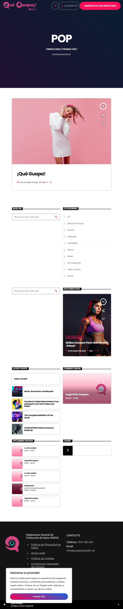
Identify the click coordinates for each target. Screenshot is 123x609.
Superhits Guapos (77, 394)
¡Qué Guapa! (31, 173)
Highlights (73, 243)
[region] (39, 585)
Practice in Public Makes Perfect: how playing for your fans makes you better (41, 404)
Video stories (74, 269)
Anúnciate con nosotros (100, 5)
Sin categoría (74, 263)
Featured (72, 236)
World (70, 276)
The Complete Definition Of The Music (38, 416)
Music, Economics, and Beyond (38, 391)
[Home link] (20, 6)
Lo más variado (30, 448)
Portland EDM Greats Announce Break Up (39, 429)
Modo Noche (29, 486)
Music (71, 249)
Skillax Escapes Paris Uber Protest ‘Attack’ (87, 344)
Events (71, 230)
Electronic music (76, 223)
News (70, 256)
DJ (69, 216)
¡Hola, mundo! (20, 378)
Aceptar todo (39, 596)
